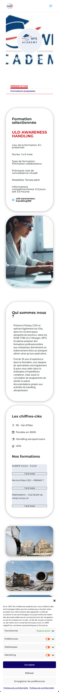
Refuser (29, 673)
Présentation (19, 86)
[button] (54, 600)
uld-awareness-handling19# (26, 199)
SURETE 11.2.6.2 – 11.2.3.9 (24, 466)
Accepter (29, 664)
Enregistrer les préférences (29, 681)
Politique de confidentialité (15, 688)
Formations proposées (22, 91)
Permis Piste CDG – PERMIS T (28, 480)
